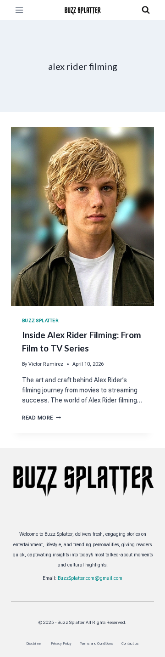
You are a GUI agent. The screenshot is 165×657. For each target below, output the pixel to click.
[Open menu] (19, 10)
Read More (41, 418)
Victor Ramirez (45, 364)
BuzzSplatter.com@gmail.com (90, 578)
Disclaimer (34, 643)
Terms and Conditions (96, 643)
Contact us (130, 643)
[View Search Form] (146, 10)
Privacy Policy (61, 643)
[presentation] (82, 216)
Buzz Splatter (40, 320)
